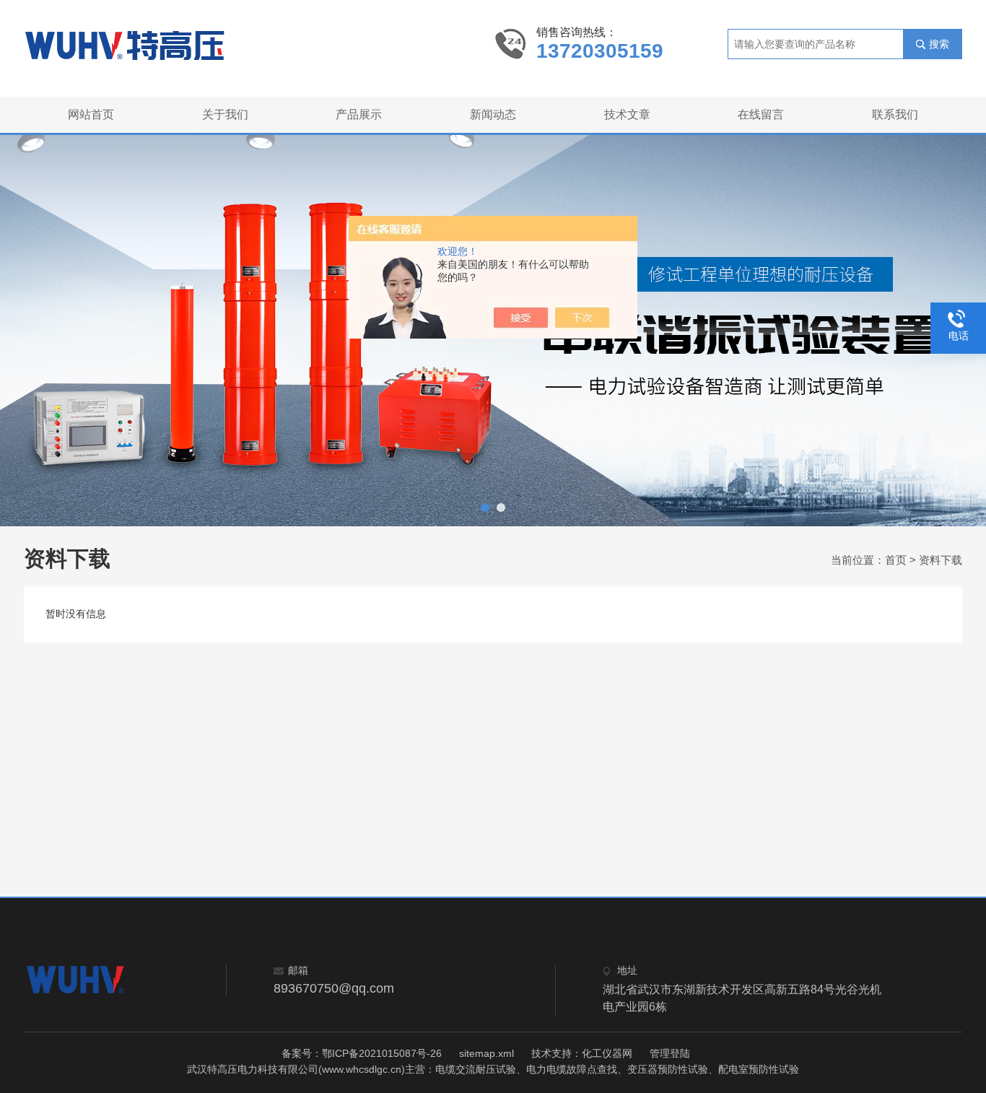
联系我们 (895, 114)
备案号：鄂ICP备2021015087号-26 (362, 1053)
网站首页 (91, 114)
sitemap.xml (486, 1053)
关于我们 (225, 114)
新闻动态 (493, 114)
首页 (896, 560)
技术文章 (627, 114)
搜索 (939, 44)
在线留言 (761, 114)
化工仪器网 (607, 1053)
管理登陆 (670, 1053)
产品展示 (359, 114)
